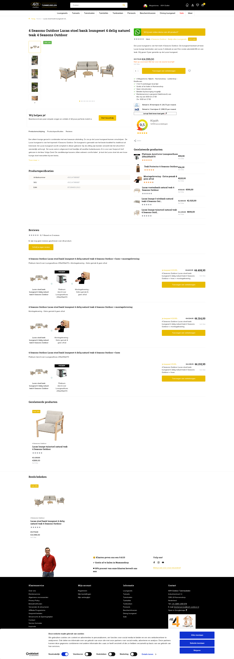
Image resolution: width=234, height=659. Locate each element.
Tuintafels (109, 13)
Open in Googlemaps (177, 610)
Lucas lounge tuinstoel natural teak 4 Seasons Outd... (159, 211)
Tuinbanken (119, 13)
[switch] (88, 654)
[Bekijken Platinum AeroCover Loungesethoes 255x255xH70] (137, 157)
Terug (33, 19)
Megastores (154, 5)
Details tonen (147, 654)
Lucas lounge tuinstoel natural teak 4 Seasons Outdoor (50, 447)
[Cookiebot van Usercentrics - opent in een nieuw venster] (32, 654)
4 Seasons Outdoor (158, 39)
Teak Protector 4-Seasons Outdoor (161, 166)
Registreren (82, 591)
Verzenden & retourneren (39, 607)
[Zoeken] (124, 5)
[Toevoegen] (66, 461)
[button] (80, 101)
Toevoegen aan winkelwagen (164, 71)
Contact (32, 620)
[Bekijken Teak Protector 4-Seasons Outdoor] (138, 168)
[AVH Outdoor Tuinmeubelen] (44, 5)
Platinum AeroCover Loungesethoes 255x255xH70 (160, 155)
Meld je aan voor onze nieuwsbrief (167, 568)
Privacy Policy (34, 600)
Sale (164, 13)
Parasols (129, 13)
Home (38, 19)
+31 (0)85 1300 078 (179, 604)
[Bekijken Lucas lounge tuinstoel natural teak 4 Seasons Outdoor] (137, 213)
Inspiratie (32, 626)
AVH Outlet (165, 5)
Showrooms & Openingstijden (41, 617)
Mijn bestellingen (84, 594)
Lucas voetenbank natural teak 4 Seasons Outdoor (158, 188)
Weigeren (197, 650)
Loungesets (80, 13)
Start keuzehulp (107, 118)
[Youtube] (163, 562)
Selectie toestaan (197, 643)
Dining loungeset (154, 13)
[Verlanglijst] (197, 5)
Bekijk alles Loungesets (177, 39)
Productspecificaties (55, 131)
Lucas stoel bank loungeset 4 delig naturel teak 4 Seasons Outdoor (47, 522)
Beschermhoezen (140, 13)
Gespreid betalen (35, 613)
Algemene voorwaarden (38, 597)
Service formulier (35, 623)
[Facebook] (154, 562)
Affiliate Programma (37, 610)
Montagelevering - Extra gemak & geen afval (160, 177)
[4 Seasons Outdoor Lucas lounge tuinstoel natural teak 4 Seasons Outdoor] (50, 425)
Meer (171, 13)
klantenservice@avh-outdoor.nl (186, 607)
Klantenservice (34, 594)
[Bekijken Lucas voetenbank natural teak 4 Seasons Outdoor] (137, 190)
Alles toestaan (197, 635)
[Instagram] (159, 562)
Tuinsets (90, 13)
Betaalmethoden (35, 604)
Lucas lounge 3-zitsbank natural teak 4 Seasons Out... (157, 199)
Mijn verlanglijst (84, 597)
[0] (202, 5)
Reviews (69, 131)
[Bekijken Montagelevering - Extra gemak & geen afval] (138, 179)
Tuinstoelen (99, 13)
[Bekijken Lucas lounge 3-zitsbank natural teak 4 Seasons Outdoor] (137, 202)
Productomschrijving (37, 131)
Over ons (32, 591)
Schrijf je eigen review (41, 247)
